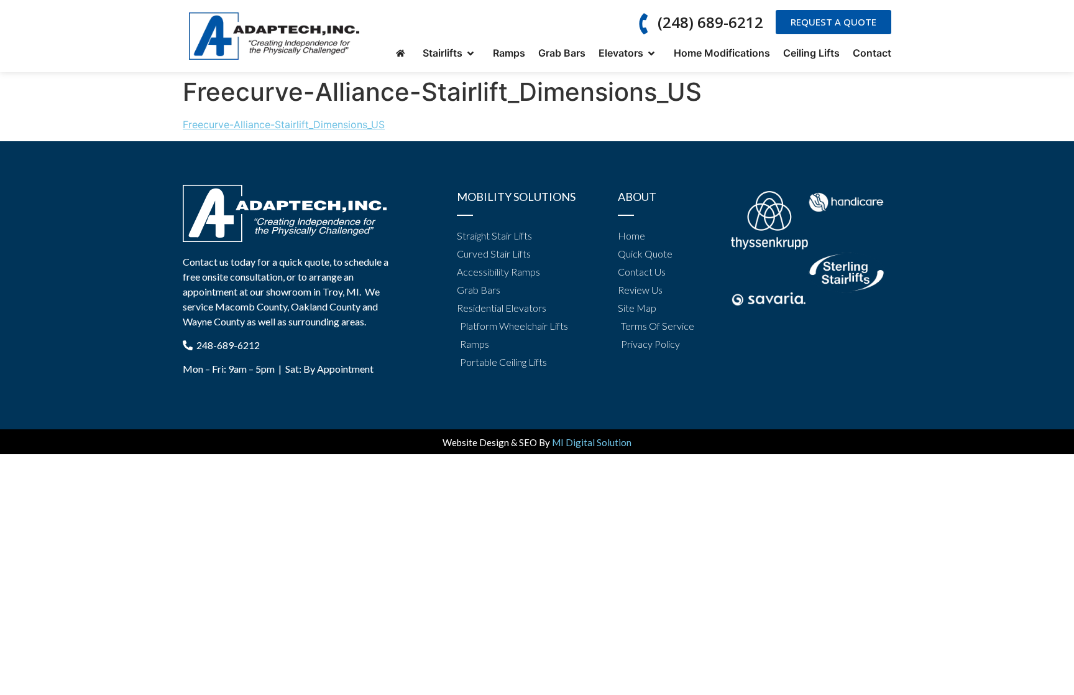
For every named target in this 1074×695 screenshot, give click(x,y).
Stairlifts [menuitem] (445, 53)
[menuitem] (403, 53)
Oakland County (325, 306)
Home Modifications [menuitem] (722, 53)
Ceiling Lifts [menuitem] (811, 53)
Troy (332, 291)
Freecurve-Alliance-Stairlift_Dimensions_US (284, 124)
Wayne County (214, 321)
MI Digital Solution (591, 442)
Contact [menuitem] (872, 53)
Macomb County (251, 306)
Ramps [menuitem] (509, 53)
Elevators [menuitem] (623, 53)
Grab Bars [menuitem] (561, 53)
